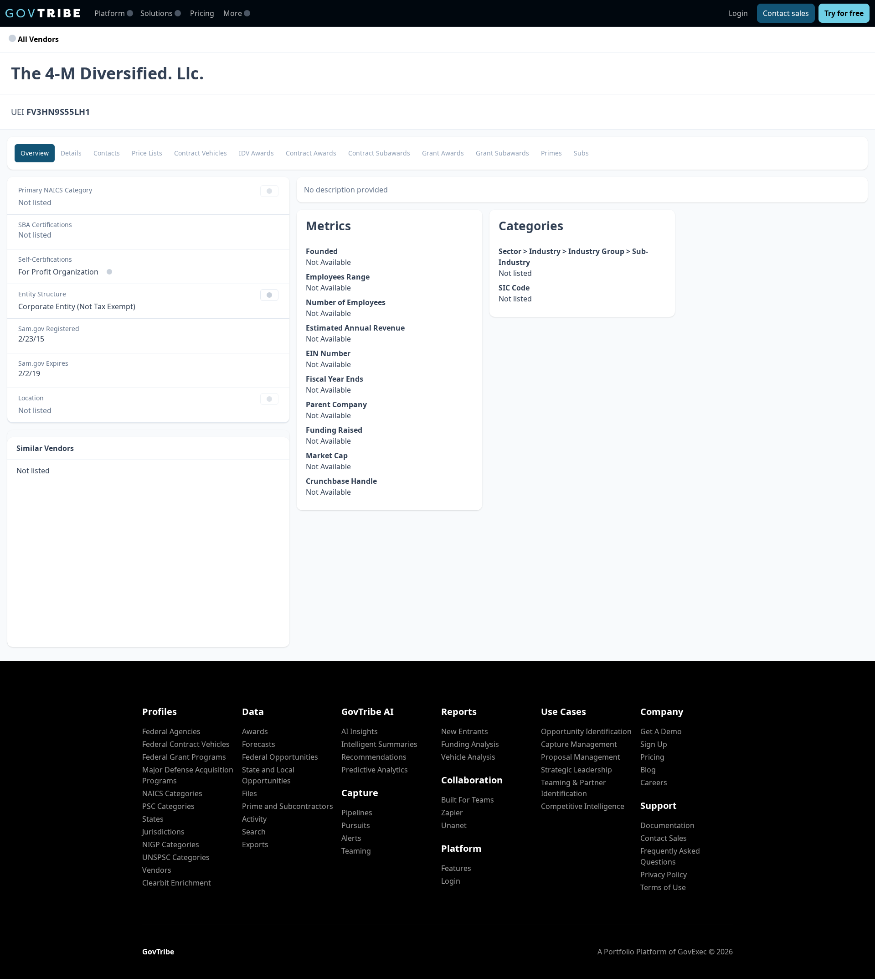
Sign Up (653, 744)
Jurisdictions (163, 832)
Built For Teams (467, 800)
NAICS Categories (172, 793)
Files (249, 793)
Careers (653, 782)
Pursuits (355, 825)
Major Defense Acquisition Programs (187, 775)
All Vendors (37, 39)
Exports (255, 844)
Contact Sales (663, 838)
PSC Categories (168, 806)
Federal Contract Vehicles (186, 744)
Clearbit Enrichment (176, 883)
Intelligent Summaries (379, 744)
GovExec (692, 952)
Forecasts (258, 744)
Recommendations (374, 757)
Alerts (351, 838)
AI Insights (359, 731)
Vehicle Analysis (468, 757)
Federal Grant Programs (184, 757)
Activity (254, 819)
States (153, 819)
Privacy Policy (663, 875)
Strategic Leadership (576, 770)
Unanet (454, 825)
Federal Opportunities (280, 757)
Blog (648, 770)
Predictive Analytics (374, 770)
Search (254, 832)
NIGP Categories (170, 844)
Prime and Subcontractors (287, 806)
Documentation (667, 825)
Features (456, 868)
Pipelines (356, 813)
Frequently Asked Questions (670, 856)
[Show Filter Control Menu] (269, 191)
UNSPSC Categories (176, 857)
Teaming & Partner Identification (573, 787)
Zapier (452, 813)
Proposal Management (580, 757)
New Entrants (464, 731)
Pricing (202, 13)
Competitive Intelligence (582, 806)
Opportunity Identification (586, 731)
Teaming (356, 851)
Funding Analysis (470, 744)
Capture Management (579, 744)
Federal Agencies (171, 731)
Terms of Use (663, 887)
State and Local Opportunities (268, 775)
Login (738, 13)
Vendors (156, 870)
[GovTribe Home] (42, 13)
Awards (255, 731)
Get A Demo (661, 731)
